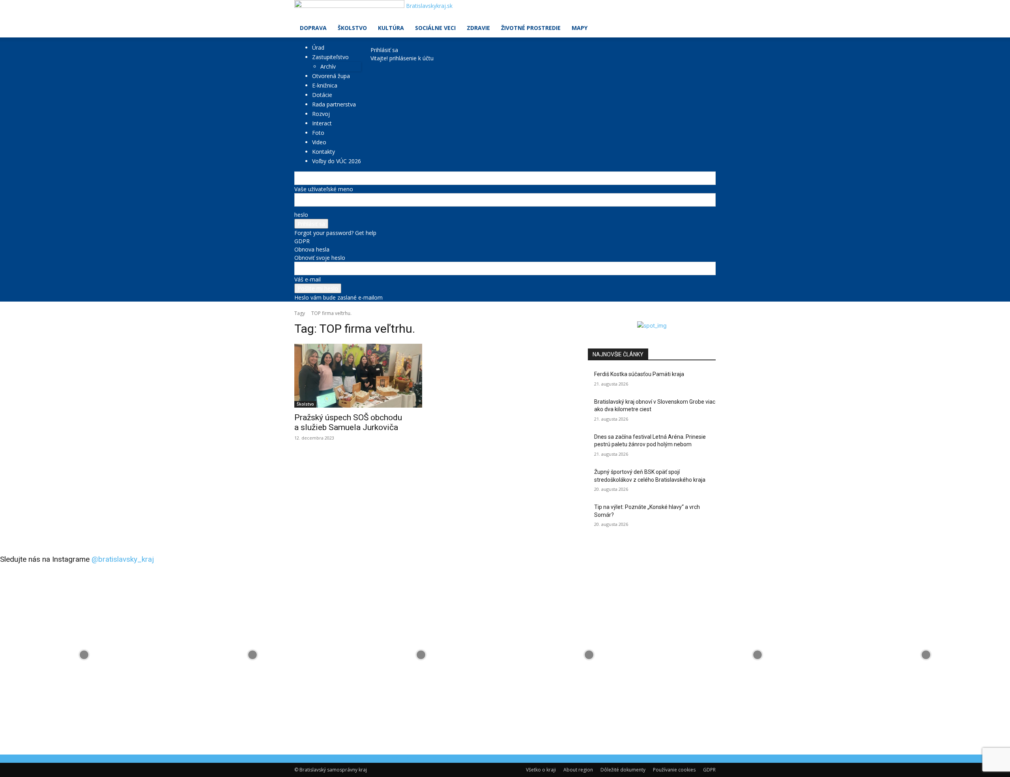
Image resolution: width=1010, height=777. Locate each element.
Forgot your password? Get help (335, 233)
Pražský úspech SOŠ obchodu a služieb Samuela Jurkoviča (348, 422)
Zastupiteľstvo (330, 57)
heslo (301, 214)
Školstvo (352, 28)
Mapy (579, 28)
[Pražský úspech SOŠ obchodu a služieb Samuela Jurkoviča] (358, 376)
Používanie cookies (674, 769)
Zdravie (478, 28)
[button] (706, 10)
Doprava (313, 28)
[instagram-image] (84, 654)
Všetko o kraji (541, 769)
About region (578, 769)
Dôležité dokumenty (622, 769)
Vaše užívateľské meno (323, 189)
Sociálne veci (435, 28)
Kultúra (391, 28)
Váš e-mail (307, 279)
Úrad (318, 47)
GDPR (302, 241)
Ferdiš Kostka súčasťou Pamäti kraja (639, 374)
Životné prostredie (531, 28)
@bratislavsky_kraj (123, 559)
